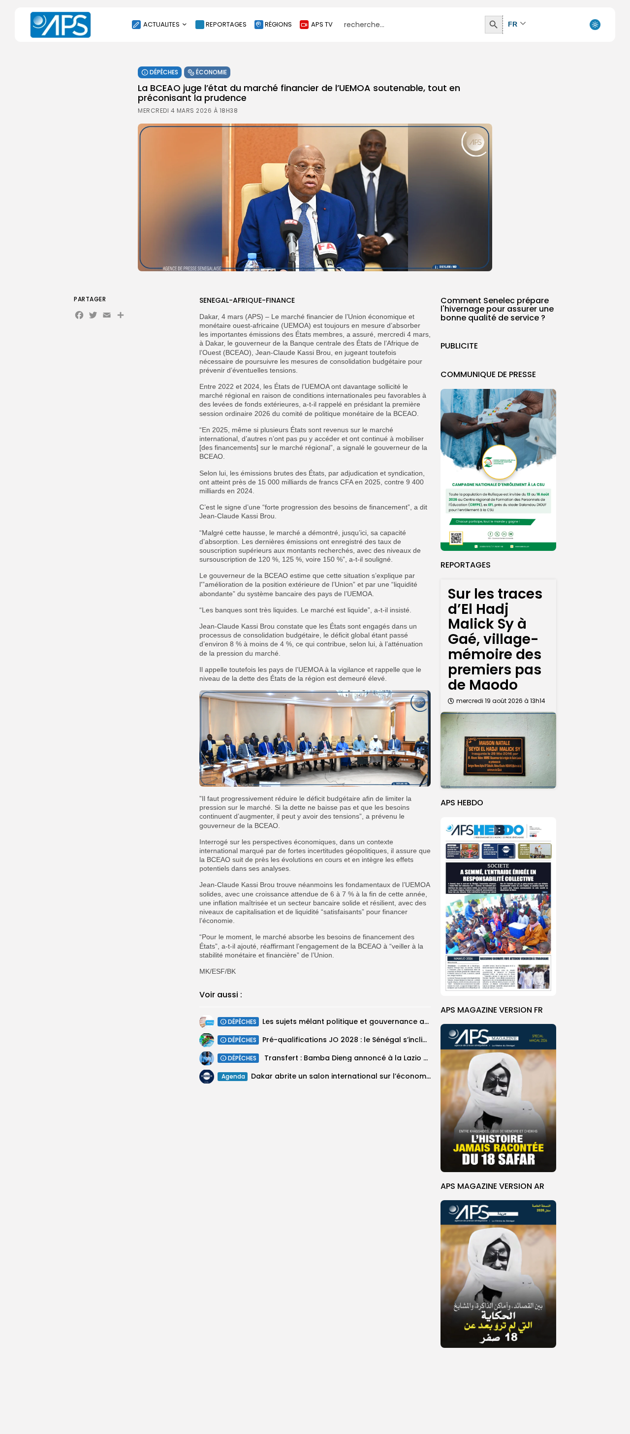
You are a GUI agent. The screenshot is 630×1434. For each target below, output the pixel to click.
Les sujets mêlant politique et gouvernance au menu (356, 1021)
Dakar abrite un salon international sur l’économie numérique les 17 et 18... (383, 1076)
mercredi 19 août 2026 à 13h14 (500, 701)
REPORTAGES (226, 24)
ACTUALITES (161, 24)
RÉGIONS (278, 24)
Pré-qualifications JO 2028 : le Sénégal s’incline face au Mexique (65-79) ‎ (393, 1040)
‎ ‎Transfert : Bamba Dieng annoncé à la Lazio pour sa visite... (369, 1058)
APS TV (322, 24)
